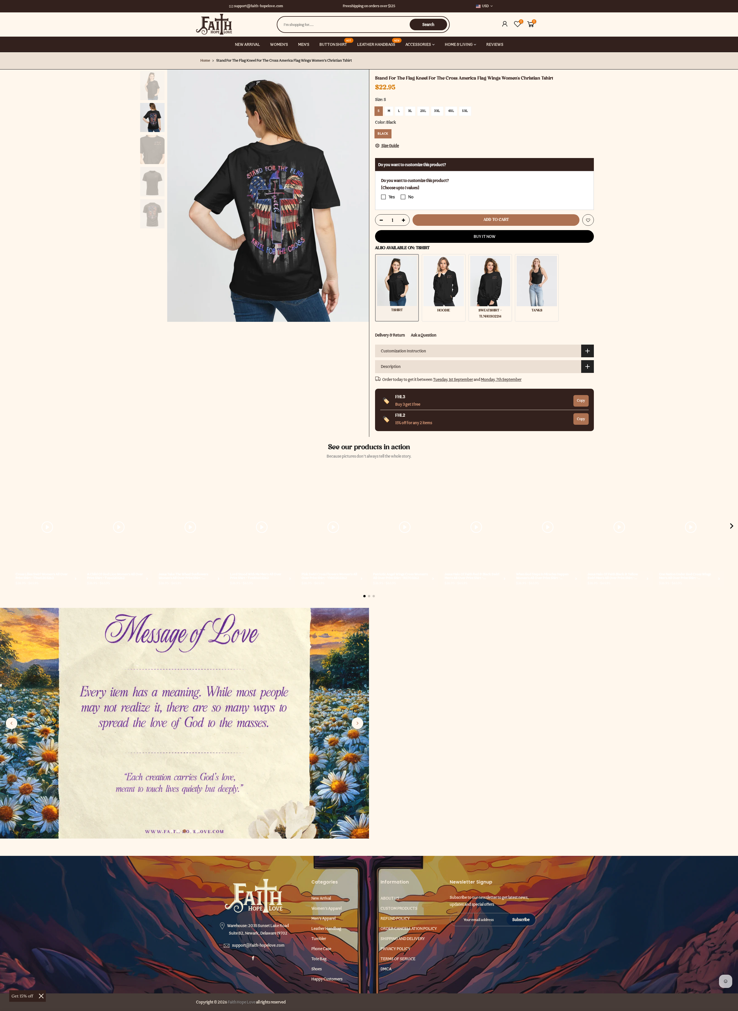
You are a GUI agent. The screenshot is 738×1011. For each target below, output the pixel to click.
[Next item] (731, 527)
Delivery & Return (390, 335)
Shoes (316, 969)
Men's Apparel (323, 918)
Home (205, 60)
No (410, 197)
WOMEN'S (279, 44)
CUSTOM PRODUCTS (399, 908)
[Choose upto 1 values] (400, 187)
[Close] (41, 996)
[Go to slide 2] (178, 831)
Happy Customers (326, 979)
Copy (581, 400)
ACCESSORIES (418, 44)
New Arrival (321, 898)
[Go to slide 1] (172, 831)
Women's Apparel (326, 908)
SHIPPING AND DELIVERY (403, 938)
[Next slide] (357, 723)
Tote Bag (319, 958)
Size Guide (390, 145)
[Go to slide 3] (184, 831)
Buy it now (485, 236)
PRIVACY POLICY (396, 948)
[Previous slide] (11, 723)
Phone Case (321, 948)
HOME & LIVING (458, 44)
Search (428, 24)
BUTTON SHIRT (335, 43)
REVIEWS (494, 44)
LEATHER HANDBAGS (378, 43)
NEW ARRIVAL (247, 44)
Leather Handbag (326, 928)
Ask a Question (423, 335)
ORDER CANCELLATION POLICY (409, 928)
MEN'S (303, 44)
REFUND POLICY (395, 918)
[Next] (359, 195)
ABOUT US (390, 898)
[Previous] (177, 195)
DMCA (386, 969)
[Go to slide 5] (197, 831)
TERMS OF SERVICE (398, 958)
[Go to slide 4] (191, 831)
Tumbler (318, 938)
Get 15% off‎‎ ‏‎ (23, 996)
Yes (392, 197)
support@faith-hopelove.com (258, 6)
